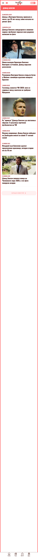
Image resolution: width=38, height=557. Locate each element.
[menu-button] (3, 3)
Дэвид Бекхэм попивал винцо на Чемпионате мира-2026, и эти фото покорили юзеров (15, 180)
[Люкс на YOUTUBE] (6, 3)
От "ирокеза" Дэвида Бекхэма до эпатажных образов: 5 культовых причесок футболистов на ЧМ (19, 122)
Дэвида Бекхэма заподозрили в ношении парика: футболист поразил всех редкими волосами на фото (18, 31)
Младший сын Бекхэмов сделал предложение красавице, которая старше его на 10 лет (17, 148)
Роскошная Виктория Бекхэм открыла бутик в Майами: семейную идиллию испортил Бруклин (19, 77)
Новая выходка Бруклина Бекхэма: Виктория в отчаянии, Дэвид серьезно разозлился (16, 64)
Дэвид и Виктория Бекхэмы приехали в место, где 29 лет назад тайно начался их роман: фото (17, 19)
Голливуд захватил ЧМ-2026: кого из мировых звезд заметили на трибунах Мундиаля (16, 90)
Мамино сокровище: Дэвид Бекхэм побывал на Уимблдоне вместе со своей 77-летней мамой (19, 135)
